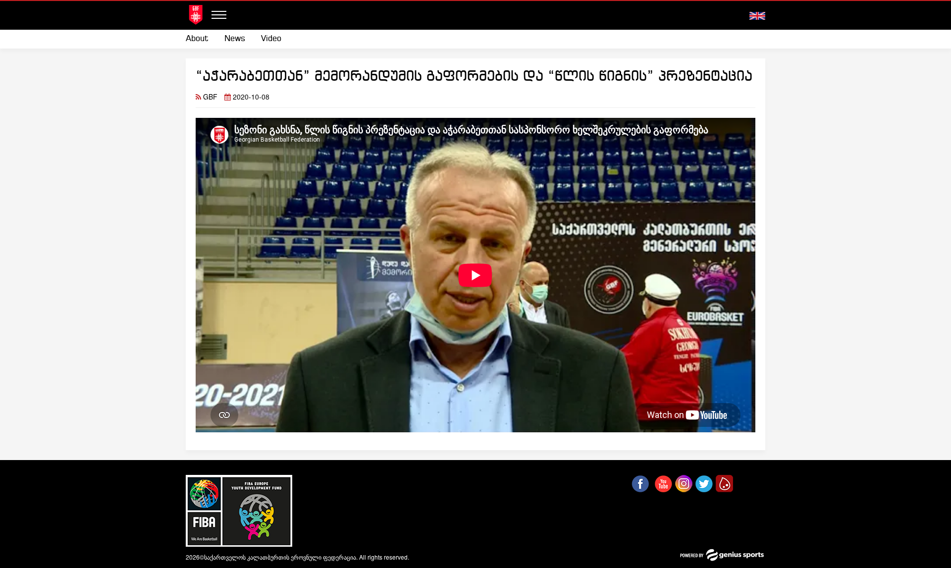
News (234, 39)
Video (271, 39)
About (197, 39)
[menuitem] (201, 39)
